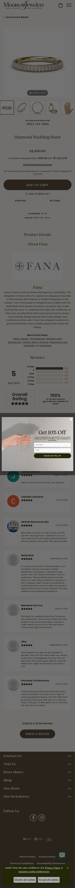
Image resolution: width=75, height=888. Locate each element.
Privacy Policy (52, 867)
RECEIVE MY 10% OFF (52, 455)
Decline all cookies (25, 879)
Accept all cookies (49, 879)
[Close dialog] (71, 419)
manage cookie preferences (33, 871)
